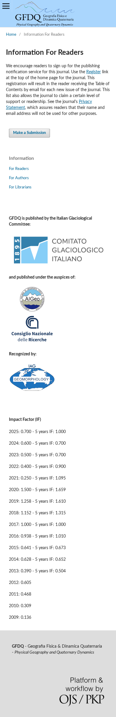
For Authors (19, 178)
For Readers (19, 169)
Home (11, 35)
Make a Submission (29, 133)
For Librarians (20, 187)
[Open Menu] (6, 6)
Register (93, 72)
